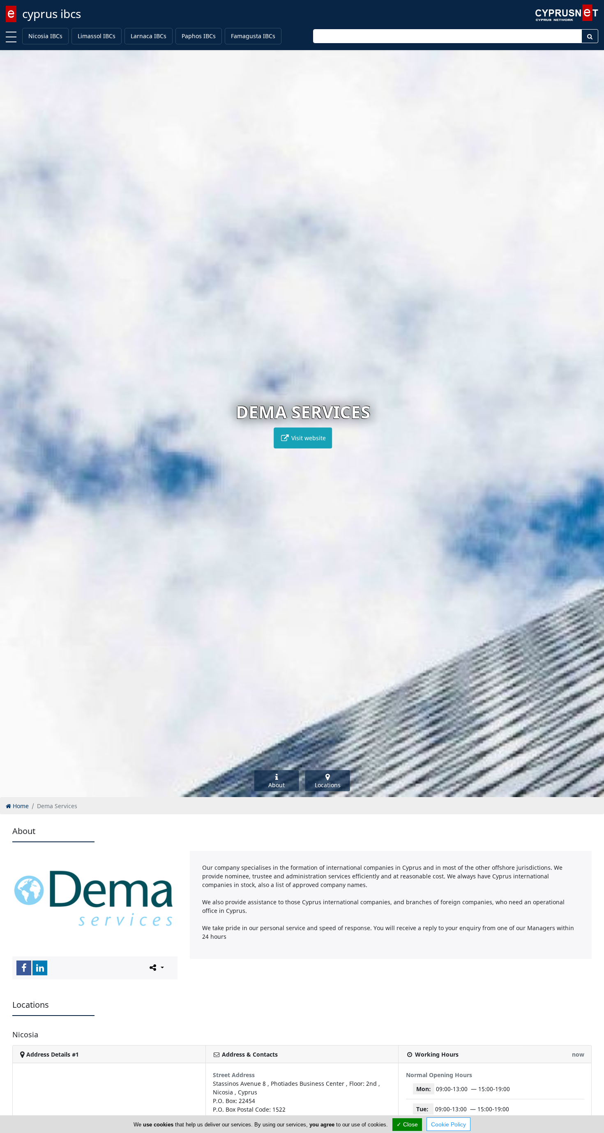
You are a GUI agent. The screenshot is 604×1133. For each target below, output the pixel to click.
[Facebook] (23, 968)
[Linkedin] (39, 968)
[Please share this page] (156, 967)
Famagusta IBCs (253, 36)
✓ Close (407, 1124)
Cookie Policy (448, 1124)
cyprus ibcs (51, 13)
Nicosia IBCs (45, 36)
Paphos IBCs (199, 36)
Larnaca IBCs (148, 36)
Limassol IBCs (96, 36)
